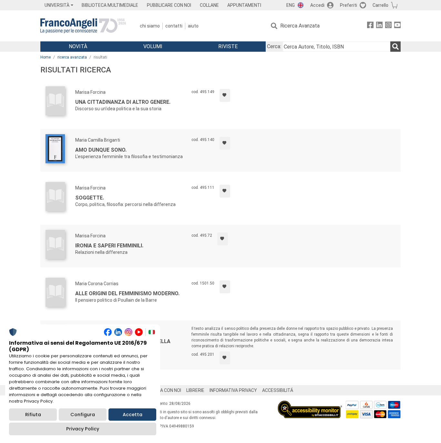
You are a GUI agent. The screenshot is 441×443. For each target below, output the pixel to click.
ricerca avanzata (72, 57)
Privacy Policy (82, 429)
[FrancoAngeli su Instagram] (388, 26)
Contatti (173, 25)
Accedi (317, 5)
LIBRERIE (195, 390)
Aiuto (193, 25)
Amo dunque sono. (101, 150)
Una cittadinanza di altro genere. (122, 102)
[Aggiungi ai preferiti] (225, 95)
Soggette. (89, 198)
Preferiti (348, 5)
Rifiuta (33, 414)
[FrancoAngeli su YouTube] (397, 26)
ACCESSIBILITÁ (277, 390)
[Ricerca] (395, 46)
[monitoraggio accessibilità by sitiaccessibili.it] (310, 404)
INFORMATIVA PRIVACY (233, 390)
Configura (82, 414)
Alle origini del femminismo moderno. (127, 293)
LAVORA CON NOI (163, 390)
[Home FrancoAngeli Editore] (83, 26)
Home (45, 57)
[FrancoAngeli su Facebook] (370, 26)
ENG (290, 5)
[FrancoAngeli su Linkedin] (379, 26)
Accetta (132, 414)
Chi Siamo (150, 25)
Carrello (380, 5)
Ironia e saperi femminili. (109, 246)
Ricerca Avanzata (300, 26)
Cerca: (274, 46)
